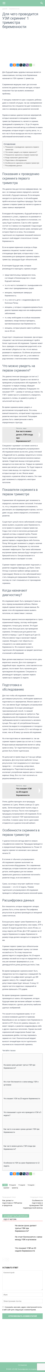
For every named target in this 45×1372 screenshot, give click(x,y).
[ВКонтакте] (11, 65)
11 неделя (21, 1185)
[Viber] (27, 65)
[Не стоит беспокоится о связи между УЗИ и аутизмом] (8, 1240)
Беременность (14, 9)
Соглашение (22, 1365)
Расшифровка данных (13, 165)
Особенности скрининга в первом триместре (22, 163)
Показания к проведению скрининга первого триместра (22, 148)
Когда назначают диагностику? (16, 157)
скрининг (6, 1188)
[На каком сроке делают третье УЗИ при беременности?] (8, 1228)
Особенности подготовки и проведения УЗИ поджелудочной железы (33, 1204)
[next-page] (7, 1259)
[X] (21, 65)
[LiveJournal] (24, 65)
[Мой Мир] (17, 65)
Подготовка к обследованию (16, 160)
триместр (15, 1188)
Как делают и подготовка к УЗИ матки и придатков (12, 1202)
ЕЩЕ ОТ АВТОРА (10, 1219)
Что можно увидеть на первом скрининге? (21, 152)
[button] (4, 3)
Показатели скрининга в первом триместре (21, 155)
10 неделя (12, 1185)
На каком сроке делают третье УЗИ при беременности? (26, 1228)
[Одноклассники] (14, 65)
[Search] (42, 3)
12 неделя (31, 1185)
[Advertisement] (22, 1339)
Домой (4, 9)
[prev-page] (3, 1259)
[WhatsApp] (30, 65)
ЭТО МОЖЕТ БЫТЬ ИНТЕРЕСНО (16, 1216)
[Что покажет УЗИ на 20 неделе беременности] (8, 1251)
